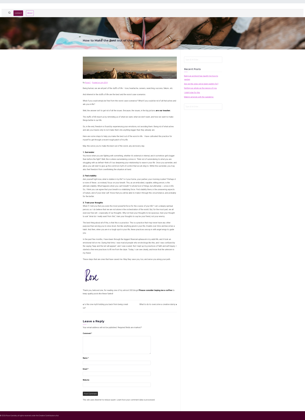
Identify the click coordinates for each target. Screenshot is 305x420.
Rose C (88, 83)
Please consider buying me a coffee (155, 290)
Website (86, 380)
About (29, 13)
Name (86, 358)
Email (86, 369)
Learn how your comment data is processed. (136, 400)
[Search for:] (203, 60)
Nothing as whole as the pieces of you (200, 88)
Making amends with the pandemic (199, 97)
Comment (87, 333)
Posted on (100, 83)
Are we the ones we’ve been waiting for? (201, 84)
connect (18, 13)
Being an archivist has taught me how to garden (201, 78)
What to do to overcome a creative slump (157, 304)
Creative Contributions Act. (49, 416)
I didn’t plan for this (192, 92)
